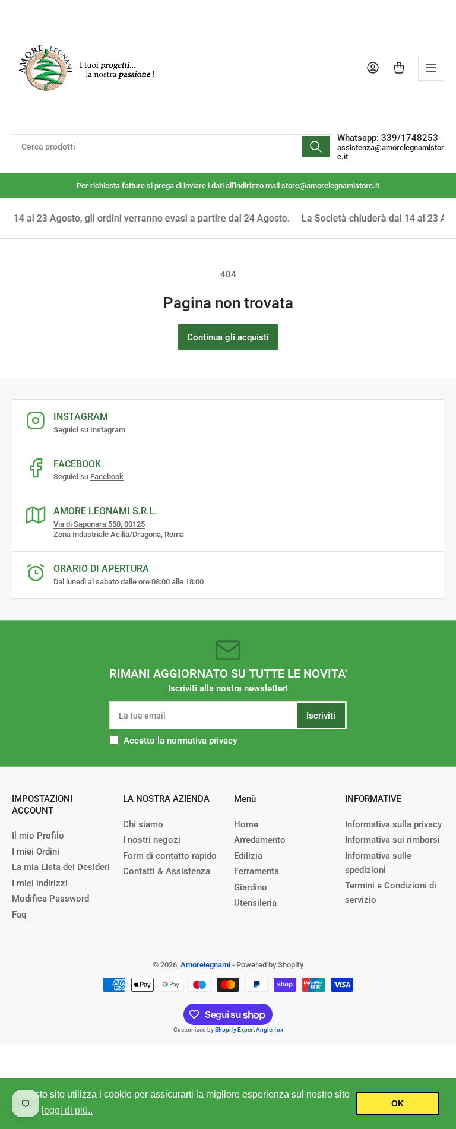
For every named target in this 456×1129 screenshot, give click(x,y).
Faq (19, 914)
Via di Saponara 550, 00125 (99, 524)
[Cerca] (316, 147)
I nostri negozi (151, 839)
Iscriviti (320, 715)
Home (246, 824)
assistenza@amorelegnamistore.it (390, 152)
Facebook (107, 476)
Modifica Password (50, 898)
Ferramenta (256, 871)
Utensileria (255, 902)
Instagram (107, 429)
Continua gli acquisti (228, 337)
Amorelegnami (205, 964)
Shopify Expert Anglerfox (249, 1029)
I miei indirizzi (40, 883)
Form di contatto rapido (170, 855)
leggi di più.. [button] (67, 1110)
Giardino (250, 887)
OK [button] (397, 1103)
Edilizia (248, 855)
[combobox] (171, 146)
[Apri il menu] (431, 68)
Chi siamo (143, 824)
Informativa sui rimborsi (392, 839)
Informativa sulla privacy (393, 824)
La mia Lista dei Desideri (61, 867)
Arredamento (260, 839)
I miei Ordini (35, 851)
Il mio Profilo (38, 835)
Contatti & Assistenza (166, 871)
